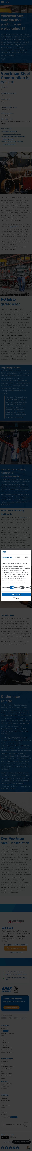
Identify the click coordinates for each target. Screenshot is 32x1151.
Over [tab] (27, 557)
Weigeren (16, 598)
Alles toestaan (16, 594)
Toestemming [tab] (7, 557)
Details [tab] (18, 557)
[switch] (21, 587)
